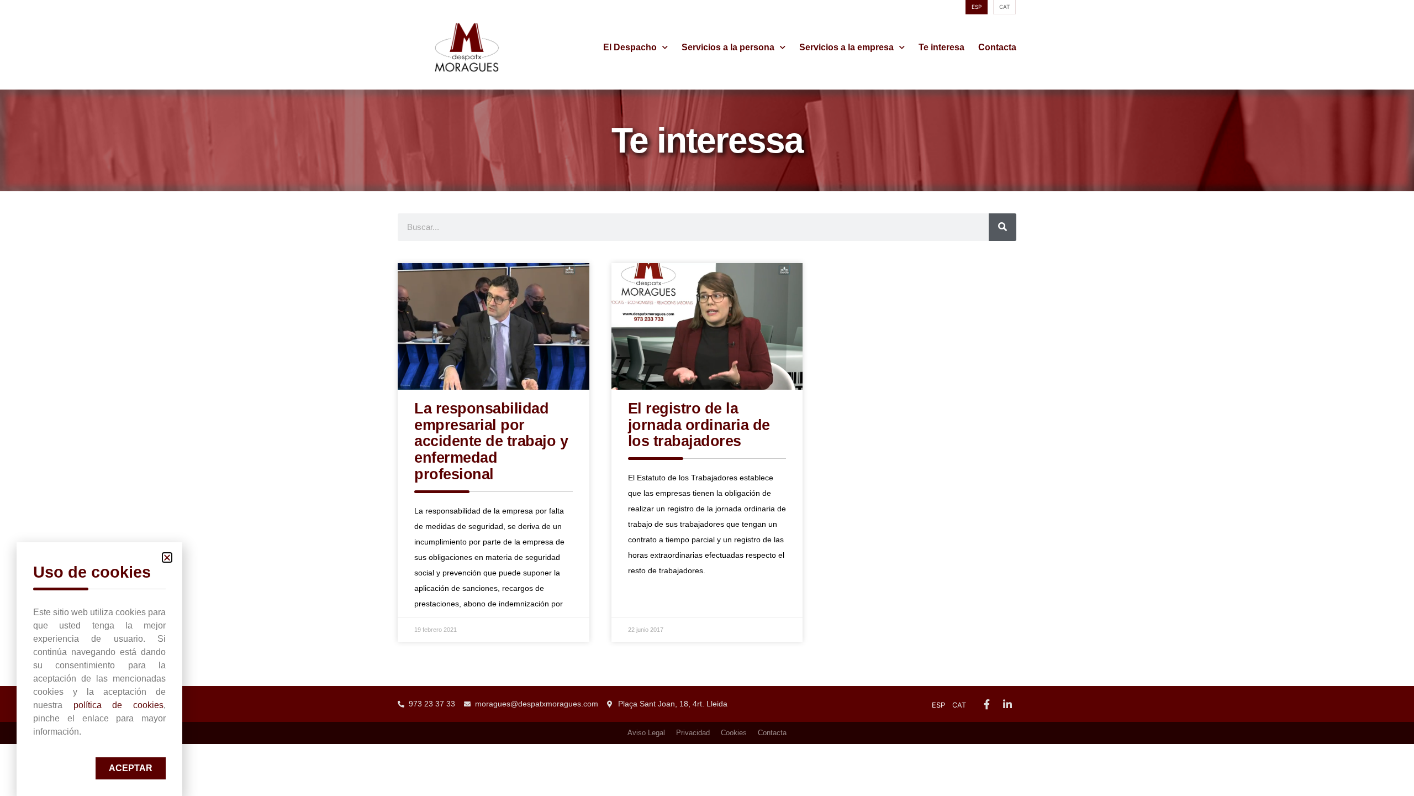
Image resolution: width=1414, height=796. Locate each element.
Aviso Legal (646, 733)
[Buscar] (1002, 227)
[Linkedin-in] (1007, 704)
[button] (167, 557)
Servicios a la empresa (846, 47)
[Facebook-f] (986, 704)
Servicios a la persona (728, 47)
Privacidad (693, 733)
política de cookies (118, 705)
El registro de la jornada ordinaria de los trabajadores (699, 425)
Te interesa (941, 47)
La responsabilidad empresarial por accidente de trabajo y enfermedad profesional (491, 441)
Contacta (997, 47)
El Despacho (630, 47)
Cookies (734, 733)
